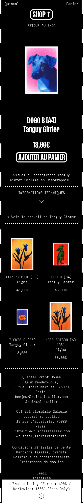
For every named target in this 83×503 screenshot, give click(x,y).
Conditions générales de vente (41, 447)
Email (41, 473)
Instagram (41, 478)
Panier (72, 4)
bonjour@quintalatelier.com (41, 397)
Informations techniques (41, 193)
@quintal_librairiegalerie (41, 436)
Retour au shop (41, 26)
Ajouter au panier (41, 156)
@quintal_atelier (41, 402)
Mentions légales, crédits (41, 452)
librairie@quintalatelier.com (41, 431)
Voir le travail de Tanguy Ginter (43, 217)
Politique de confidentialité (41, 457)
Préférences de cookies (42, 462)
